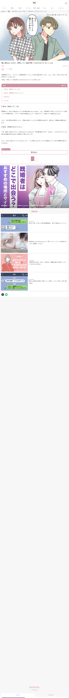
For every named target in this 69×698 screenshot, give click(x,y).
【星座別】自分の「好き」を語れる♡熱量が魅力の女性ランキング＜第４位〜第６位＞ (47, 263)
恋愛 (12, 8)
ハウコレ (3, 11)
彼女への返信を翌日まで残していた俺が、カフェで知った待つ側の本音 (47, 282)
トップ (4, 8)
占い (52, 8)
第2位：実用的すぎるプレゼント (14, 93)
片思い (20, 8)
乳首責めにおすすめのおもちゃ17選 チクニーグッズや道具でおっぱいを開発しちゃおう (47, 242)
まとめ (6, 100)
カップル (28, 8)
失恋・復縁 (36, 8)
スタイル (61, 8)
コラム (44, 8)
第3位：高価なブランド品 (12, 89)
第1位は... (7, 96)
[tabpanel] (34, 186)
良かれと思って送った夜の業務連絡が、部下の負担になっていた (47, 223)
